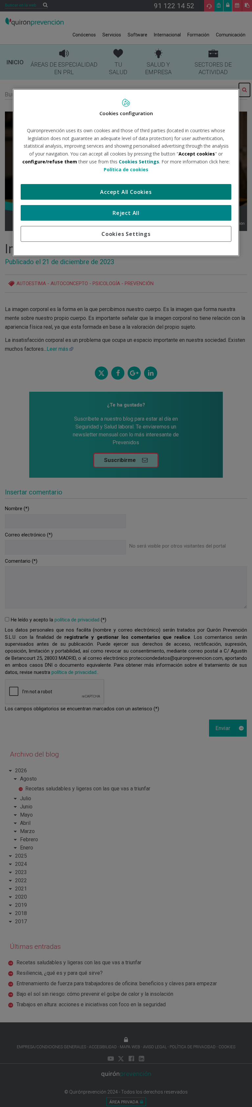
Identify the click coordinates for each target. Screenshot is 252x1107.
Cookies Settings (126, 233)
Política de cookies (126, 169)
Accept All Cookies (126, 191)
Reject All (126, 212)
